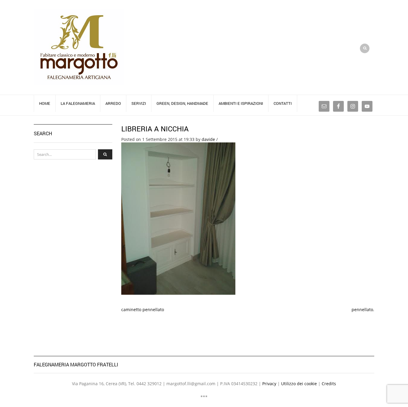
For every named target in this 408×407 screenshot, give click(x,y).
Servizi (138, 103)
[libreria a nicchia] (178, 218)
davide (208, 139)
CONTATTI (283, 103)
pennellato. (363, 309)
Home (44, 103)
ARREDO (113, 103)
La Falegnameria (78, 103)
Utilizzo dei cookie (299, 383)
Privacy (269, 383)
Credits (329, 383)
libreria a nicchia (155, 128)
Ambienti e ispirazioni (241, 103)
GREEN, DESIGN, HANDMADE (182, 103)
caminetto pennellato (142, 309)
